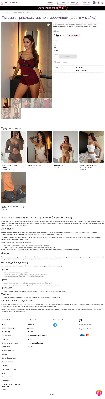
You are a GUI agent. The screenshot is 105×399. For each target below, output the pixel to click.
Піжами (4, 354)
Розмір (55, 40)
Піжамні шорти (58, 165)
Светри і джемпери (9, 358)
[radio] (55, 44)
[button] (48, 24)
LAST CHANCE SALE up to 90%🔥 (22, 12)
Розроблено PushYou (85, 329)
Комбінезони (6, 335)
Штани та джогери (8, 328)
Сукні (3, 373)
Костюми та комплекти (10, 343)
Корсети (5, 339)
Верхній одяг (6, 332)
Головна (4, 12)
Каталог (9, 12)
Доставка (30, 328)
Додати (67, 56)
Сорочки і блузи (7, 362)
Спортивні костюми (9, 369)
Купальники (6, 347)
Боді (3, 324)
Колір (55, 47)
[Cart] (102, 3)
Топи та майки (7, 377)
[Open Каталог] (65, 3)
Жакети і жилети (8, 350)
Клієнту (31, 319)
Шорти (4, 390)
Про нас (30, 347)
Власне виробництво (35, 343)
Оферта (30, 339)
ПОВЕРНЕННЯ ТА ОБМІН (37, 335)
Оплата (30, 332)
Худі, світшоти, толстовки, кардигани (11, 385)
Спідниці (5, 365)
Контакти (30, 324)
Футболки (5, 380)
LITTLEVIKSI (11, 2)
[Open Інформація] (78, 3)
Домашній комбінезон (34, 165)
